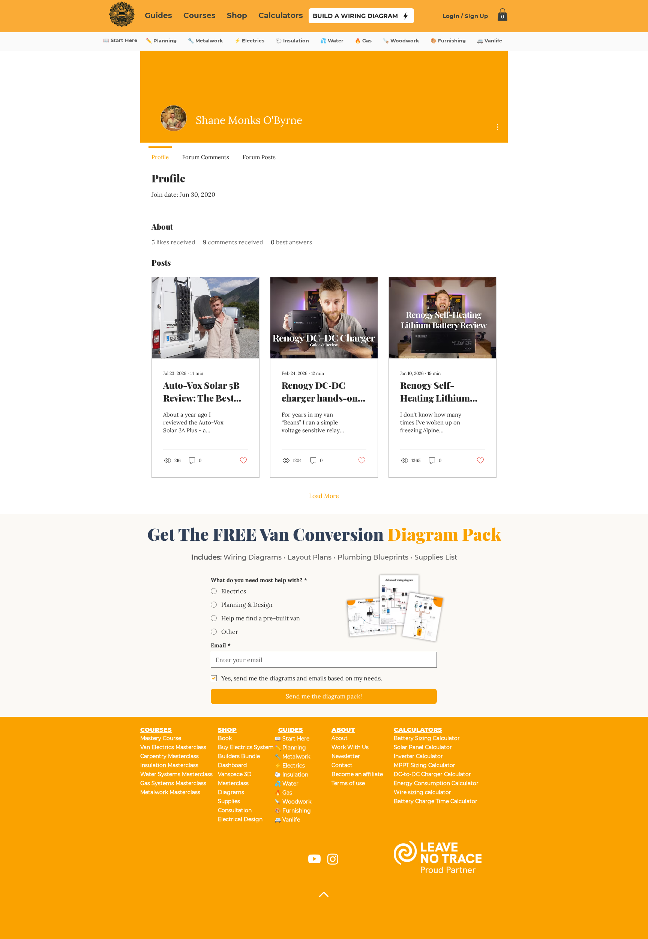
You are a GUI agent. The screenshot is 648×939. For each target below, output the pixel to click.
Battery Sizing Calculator (420, 738)
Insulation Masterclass (166, 765)
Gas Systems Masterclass (166, 783)
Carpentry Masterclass (166, 756)
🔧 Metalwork (292, 756)
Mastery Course (160, 738)
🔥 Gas (283, 792)
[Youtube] (314, 859)
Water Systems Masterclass (166, 774)
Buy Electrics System (244, 747)
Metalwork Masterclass (166, 792)
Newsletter (346, 756)
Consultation (235, 810)
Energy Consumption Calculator (420, 783)
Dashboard (232, 765)
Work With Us (350, 747)
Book (225, 738)
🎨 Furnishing (292, 810)
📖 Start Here (291, 738)
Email (221, 645)
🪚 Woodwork (292, 801)
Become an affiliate (357, 774)
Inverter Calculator (418, 756)
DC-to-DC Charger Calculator (420, 774)
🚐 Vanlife (287, 819)
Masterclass (233, 783)
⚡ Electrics (289, 765)
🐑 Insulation (291, 774)
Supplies (229, 801)
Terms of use (348, 783)
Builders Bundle (239, 756)
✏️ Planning (290, 747)
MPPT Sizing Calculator (420, 765)
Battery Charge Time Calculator (420, 801)
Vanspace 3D (235, 774)
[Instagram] (333, 859)
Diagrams (231, 792)
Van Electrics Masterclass (166, 747)
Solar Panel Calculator (420, 747)
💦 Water (286, 783)
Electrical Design (240, 819)
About (340, 738)
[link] (502, 14)
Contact (342, 765)
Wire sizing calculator (420, 792)
